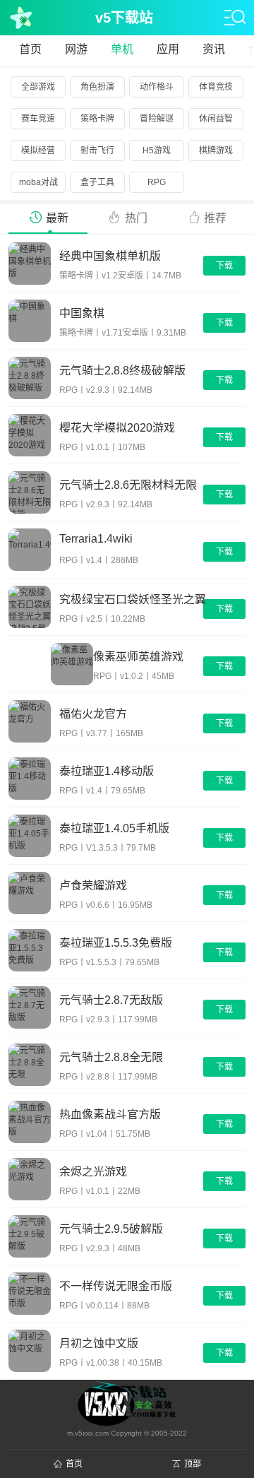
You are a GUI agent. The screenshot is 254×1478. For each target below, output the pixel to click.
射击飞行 (97, 150)
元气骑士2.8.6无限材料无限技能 (128, 484)
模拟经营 (38, 150)
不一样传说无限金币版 (115, 1285)
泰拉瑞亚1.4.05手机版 (114, 827)
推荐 (215, 218)
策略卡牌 (97, 119)
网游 (76, 49)
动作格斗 (157, 87)
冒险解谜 (157, 119)
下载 (224, 266)
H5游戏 (157, 150)
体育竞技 (216, 87)
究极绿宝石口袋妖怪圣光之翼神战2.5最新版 (132, 598)
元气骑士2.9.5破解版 (111, 1228)
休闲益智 (216, 119)
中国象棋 (81, 312)
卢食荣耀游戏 (93, 885)
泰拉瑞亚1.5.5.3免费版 (115, 942)
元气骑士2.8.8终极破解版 (122, 370)
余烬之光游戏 (93, 1171)
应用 (168, 49)
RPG (156, 182)
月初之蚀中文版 (98, 1342)
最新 (57, 218)
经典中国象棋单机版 (110, 255)
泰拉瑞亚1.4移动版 (106, 770)
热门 (136, 218)
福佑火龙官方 (93, 713)
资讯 (213, 49)
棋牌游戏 (216, 150)
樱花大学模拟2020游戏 (117, 427)
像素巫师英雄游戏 (138, 656)
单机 (122, 49)
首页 (30, 49)
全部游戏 (38, 87)
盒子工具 (97, 182)
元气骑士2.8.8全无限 (111, 1056)
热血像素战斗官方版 (110, 1113)
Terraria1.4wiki (96, 539)
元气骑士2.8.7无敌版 (111, 999)
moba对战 (38, 182)
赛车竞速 (38, 119)
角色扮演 (97, 87)
